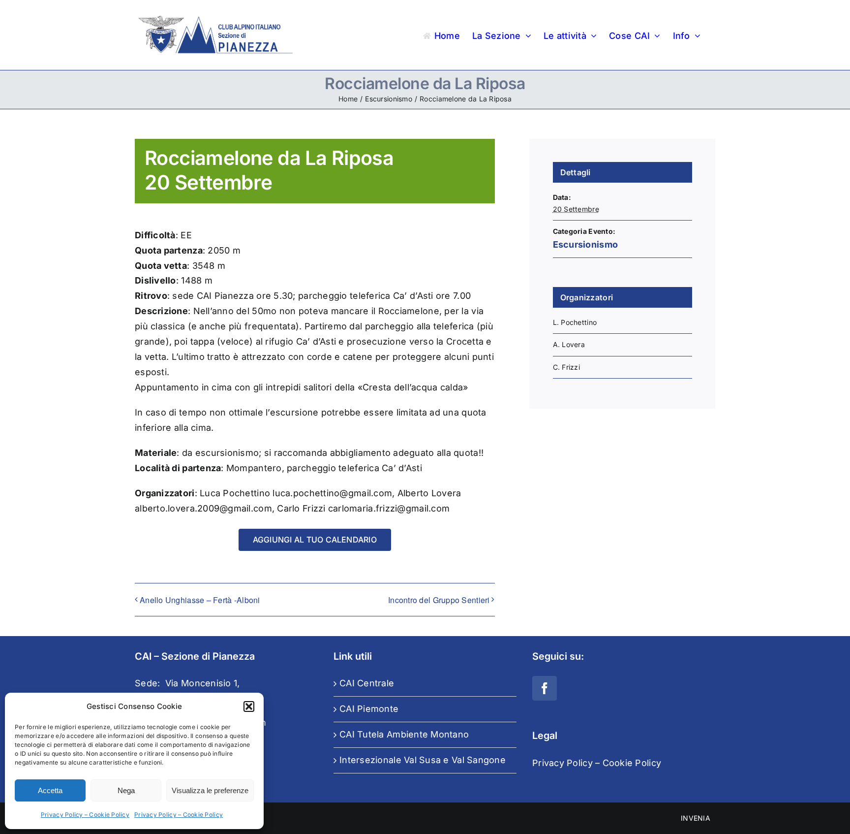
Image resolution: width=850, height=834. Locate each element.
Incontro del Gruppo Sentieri (439, 600)
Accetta (50, 790)
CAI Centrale (366, 683)
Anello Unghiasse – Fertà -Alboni (200, 600)
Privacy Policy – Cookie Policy (85, 814)
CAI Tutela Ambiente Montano (404, 734)
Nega (126, 790)
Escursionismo (585, 244)
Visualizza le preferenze (210, 790)
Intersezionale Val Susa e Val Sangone (422, 760)
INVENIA (695, 818)
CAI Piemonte (368, 709)
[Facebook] (544, 688)
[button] (249, 706)
